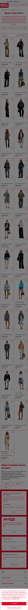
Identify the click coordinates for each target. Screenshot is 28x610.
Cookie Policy (16, 598)
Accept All (14, 603)
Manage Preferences (17, 597)
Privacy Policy (7, 598)
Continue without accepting (14, 607)
